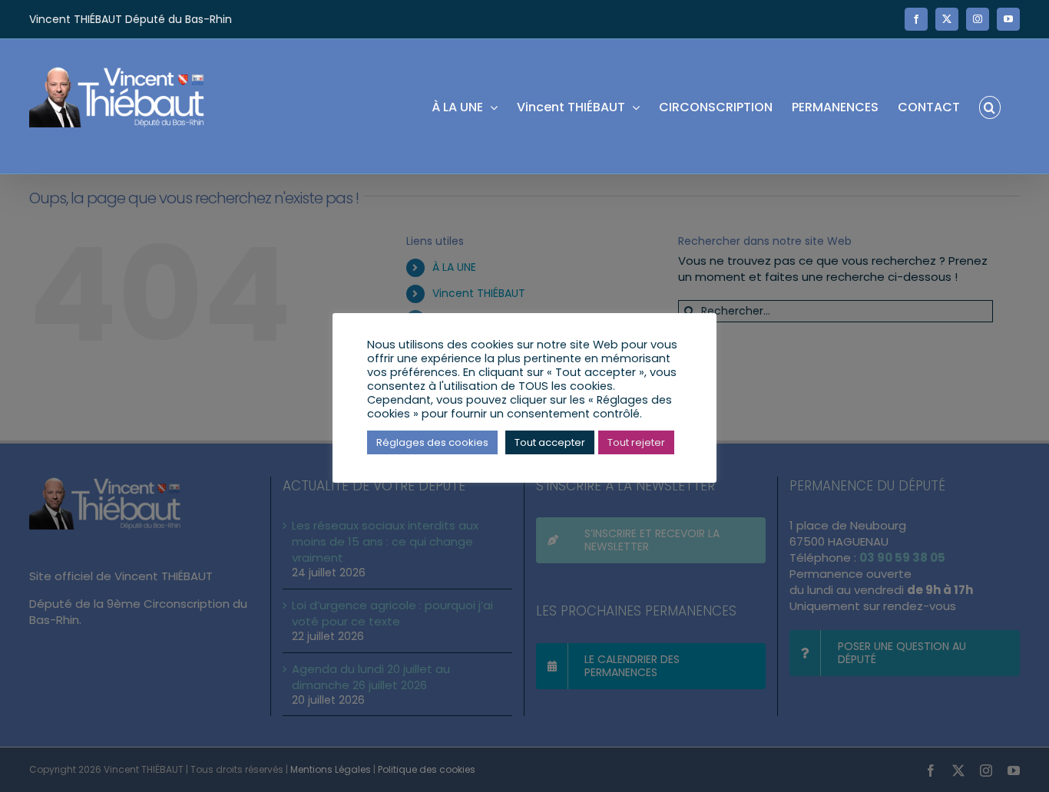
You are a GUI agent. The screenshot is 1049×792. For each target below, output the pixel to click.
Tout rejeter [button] (636, 442)
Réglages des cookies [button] (432, 442)
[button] (990, 106)
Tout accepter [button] (550, 442)
